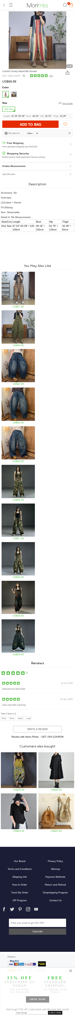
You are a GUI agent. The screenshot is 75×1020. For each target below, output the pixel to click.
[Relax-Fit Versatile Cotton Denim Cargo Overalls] (18, 328)
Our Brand (19, 861)
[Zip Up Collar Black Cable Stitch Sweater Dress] (56, 772)
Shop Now (37, 999)
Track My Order (19, 892)
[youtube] (36, 909)
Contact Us (55, 900)
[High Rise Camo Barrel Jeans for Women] (18, 560)
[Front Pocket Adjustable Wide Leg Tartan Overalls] (18, 290)
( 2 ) (51, 76)
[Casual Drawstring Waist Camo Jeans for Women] (18, 522)
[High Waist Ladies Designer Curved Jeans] (18, 406)
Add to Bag (30, 124)
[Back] (4, 5)
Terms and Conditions (20, 869)
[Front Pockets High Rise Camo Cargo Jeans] (18, 483)
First (4, 718)
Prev (12, 718)
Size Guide (67, 103)
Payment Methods (55, 876)
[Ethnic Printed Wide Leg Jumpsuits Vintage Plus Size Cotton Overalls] (19, 772)
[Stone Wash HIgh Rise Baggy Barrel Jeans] (18, 367)
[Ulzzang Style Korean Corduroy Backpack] (56, 813)
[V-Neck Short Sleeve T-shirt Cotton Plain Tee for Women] (19, 813)
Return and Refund (55, 884)
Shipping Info (19, 876)
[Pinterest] (20, 909)
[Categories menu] (10, 5)
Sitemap (55, 869)
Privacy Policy (55, 861)
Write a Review (37, 729)
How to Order (19, 884)
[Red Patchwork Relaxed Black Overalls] (18, 599)
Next (20, 718)
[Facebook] (4, 909)
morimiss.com (37, 5)
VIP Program (20, 900)
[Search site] (64, 5)
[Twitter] (12, 909)
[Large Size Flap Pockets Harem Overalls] (18, 637)
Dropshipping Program (55, 892)
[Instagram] (28, 909)
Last (29, 718)
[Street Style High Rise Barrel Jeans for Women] (18, 444)
